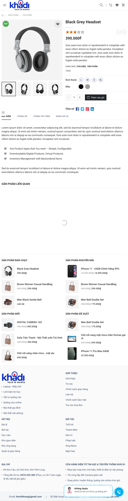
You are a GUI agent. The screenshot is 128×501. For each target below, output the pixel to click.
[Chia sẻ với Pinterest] (87, 108)
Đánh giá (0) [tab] (62, 116)
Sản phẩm (92, 66)
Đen (81, 86)
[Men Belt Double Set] (72, 302)
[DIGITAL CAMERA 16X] (8, 324)
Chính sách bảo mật (76, 399)
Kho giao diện (9, 440)
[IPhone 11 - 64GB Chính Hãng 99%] (72, 271)
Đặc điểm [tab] (6, 116)
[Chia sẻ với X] (82, 108)
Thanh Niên (71, 429)
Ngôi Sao (70, 451)
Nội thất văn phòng (13, 413)
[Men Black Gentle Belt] (8, 302)
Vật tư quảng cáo (12, 397)
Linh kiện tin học (11, 391)
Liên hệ (69, 394)
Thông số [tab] (22, 116)
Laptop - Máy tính (12, 386)
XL (101, 80)
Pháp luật (70, 440)
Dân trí (69, 435)
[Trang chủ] (3, 15)
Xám (87, 86)
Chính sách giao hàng (77, 389)
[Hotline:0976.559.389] (111, 5)
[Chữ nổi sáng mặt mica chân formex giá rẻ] (72, 339)
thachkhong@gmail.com (29, 496)
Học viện (6, 435)
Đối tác (5, 429)
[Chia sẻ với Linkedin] (92, 108)
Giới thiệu (70, 378)
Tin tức (69, 383)
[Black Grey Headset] (8, 271)
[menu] (5, 5)
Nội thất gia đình (12, 407)
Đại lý (4, 424)
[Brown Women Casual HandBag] (8, 286)
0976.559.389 (27, 475)
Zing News (71, 445)
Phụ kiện (81, 66)
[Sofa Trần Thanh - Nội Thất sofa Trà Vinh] (8, 340)
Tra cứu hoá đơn (74, 405)
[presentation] (2, 50)
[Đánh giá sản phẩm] (75, 32)
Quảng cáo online (12, 402)
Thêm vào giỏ (97, 97)
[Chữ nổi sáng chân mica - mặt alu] (8, 355)
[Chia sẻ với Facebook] (77, 108)
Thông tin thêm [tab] (41, 116)
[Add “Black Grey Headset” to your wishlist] (58, 24)
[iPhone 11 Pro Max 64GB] (72, 353)
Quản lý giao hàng (11, 451)
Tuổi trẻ (69, 424)
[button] (101, 5)
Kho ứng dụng (9, 445)
